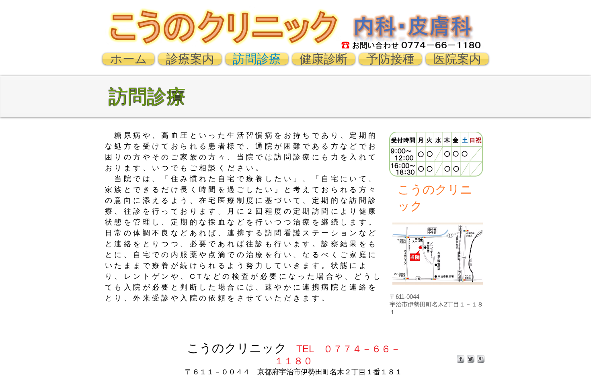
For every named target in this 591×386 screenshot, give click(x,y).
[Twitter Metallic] (470, 359)
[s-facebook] (460, 359)
